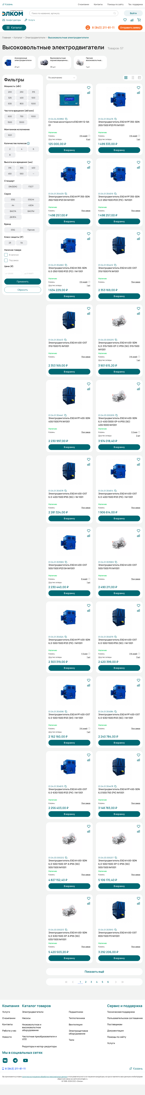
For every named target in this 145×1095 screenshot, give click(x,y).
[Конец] (122, 982)
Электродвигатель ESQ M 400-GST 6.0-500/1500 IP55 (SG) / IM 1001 (117, 641)
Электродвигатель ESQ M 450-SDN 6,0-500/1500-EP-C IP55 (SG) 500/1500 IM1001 (117, 863)
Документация (115, 1030)
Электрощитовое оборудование (78, 1032)
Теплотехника (77, 1018)
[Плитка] (126, 77)
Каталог (18, 37)
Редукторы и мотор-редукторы (39, 1046)
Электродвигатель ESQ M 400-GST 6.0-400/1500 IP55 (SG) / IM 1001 (67, 495)
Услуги (6, 1011)
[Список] (132, 77)
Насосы (26, 1018)
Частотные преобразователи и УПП (39, 1038)
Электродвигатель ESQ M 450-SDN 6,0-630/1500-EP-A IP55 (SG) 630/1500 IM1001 (67, 935)
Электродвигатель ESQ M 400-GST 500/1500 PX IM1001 (117, 566)
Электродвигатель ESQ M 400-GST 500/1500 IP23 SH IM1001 (67, 566)
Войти (133, 13)
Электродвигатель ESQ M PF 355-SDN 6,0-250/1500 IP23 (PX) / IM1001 (118, 198)
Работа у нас (9, 1030)
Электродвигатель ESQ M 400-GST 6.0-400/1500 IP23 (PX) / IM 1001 (117, 495)
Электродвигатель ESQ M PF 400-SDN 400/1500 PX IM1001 (69, 420)
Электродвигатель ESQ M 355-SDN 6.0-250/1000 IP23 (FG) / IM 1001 (67, 269)
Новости (7, 1036)
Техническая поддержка (121, 1011)
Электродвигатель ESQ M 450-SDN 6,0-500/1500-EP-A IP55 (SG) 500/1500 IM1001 (67, 863)
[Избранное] (125, 20)
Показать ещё (94, 971)
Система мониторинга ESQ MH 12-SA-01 (69, 123)
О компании (83, 4)
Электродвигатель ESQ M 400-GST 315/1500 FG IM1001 (67, 344)
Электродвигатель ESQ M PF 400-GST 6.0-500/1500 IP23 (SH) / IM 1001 (69, 716)
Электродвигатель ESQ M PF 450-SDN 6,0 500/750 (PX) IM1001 (119, 791)
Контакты (98, 4)
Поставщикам (114, 1024)
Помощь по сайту (115, 4)
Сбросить (23, 289)
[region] (22, 98)
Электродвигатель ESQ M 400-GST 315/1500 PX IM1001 (117, 269)
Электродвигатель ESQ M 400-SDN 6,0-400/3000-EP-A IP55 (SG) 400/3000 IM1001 (117, 421)
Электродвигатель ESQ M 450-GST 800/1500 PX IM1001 (117, 934)
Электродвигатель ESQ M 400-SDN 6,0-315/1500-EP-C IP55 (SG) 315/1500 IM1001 (118, 345)
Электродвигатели (35, 37)
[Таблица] (139, 77)
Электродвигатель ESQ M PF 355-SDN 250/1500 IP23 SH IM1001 (69, 198)
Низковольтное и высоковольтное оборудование (31, 1027)
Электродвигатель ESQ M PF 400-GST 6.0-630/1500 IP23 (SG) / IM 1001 (119, 716)
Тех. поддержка (135, 4)
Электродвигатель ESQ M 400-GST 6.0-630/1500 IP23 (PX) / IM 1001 (67, 791)
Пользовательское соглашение (125, 1018)
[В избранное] (88, 88)
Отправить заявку (130, 27)
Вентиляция (75, 1024)
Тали (71, 1039)
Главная (6, 37)
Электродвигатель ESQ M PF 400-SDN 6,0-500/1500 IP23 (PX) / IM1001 (69, 641)
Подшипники (76, 1011)
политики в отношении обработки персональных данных (44, 1076)
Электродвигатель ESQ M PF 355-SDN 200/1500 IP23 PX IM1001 (118, 123)
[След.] (116, 982)
